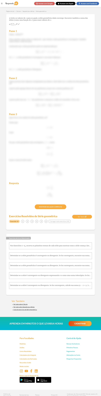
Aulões (22, 347)
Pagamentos (70, 351)
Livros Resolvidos (25, 351)
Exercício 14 (14, 221)
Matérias (23, 344)
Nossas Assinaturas (73, 344)
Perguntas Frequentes (73, 359)
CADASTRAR (80, 323)
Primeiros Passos (72, 347)
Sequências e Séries (28, 11)
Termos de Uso (24, 395)
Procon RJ (54, 395)
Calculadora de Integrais (28, 355)
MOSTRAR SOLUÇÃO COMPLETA (50, 207)
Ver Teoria (81, 217)
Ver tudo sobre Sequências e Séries (24, 307)
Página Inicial (10, 11)
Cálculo (18, 11)
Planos (37, 395)
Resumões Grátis (25, 362)
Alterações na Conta (73, 355)
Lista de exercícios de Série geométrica (25, 309)
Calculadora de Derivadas (28, 359)
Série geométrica (41, 11)
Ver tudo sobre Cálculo (20, 304)
